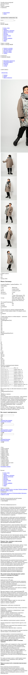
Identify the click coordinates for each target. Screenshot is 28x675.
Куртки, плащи (7, 35)
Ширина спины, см (19, 382)
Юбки (4, 40)
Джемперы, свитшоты (8, 30)
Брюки (5, 29)
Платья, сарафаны (7, 38)
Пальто (5, 37)
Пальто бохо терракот (6, 421)
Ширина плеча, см (18, 376)
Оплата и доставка (8, 48)
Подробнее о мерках (6, 466)
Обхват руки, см (18, 379)
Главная (5, 75)
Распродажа (4, 72)
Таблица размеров (7, 49)
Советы (5, 53)
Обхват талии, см (18, 372)
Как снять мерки (7, 50)
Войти (5, 13)
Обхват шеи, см (18, 369)
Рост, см (16, 367)
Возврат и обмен (7, 52)
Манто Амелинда (7, 77)
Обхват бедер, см (18, 373)
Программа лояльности (9, 60)
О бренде (5, 64)
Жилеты (5, 33)
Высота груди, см (18, 375)
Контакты (5, 63)
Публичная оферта (8, 62)
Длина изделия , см (19, 385)
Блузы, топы (6, 28)
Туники (5, 39)
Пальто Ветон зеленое (6, 431)
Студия (5, 65)
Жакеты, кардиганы (8, 31)
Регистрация (6, 12)
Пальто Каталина (5, 440)
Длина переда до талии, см (20, 384)
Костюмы (5, 34)
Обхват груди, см (18, 370)
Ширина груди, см (18, 381)
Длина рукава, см (18, 378)
